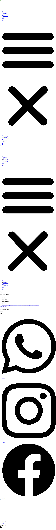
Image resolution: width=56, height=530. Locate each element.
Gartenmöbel (3, 15)
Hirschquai (4, 525)
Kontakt (2, 20)
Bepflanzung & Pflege (5, 159)
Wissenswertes (5, 13)
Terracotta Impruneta (4, 157)
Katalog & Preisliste (5, 12)
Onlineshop (3, 18)
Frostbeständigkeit (5, 138)
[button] (28, 77)
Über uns (3, 19)
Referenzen (3, 164)
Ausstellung (3, 17)
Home (2, 11)
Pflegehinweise (5, 140)
